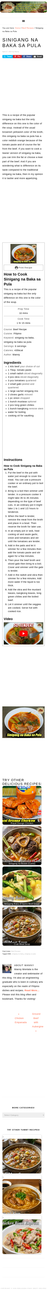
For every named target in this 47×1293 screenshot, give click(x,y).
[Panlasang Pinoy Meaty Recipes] (23, 13)
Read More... (32, 990)
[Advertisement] (23, 87)
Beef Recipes (16, 951)
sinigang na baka (18, 954)
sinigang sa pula (30, 954)
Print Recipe (25, 267)
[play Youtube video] (23, 633)
